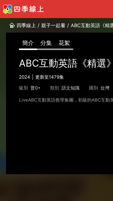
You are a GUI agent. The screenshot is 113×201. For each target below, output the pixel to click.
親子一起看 (53, 25)
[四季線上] (23, 9)
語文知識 (70, 88)
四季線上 (26, 25)
